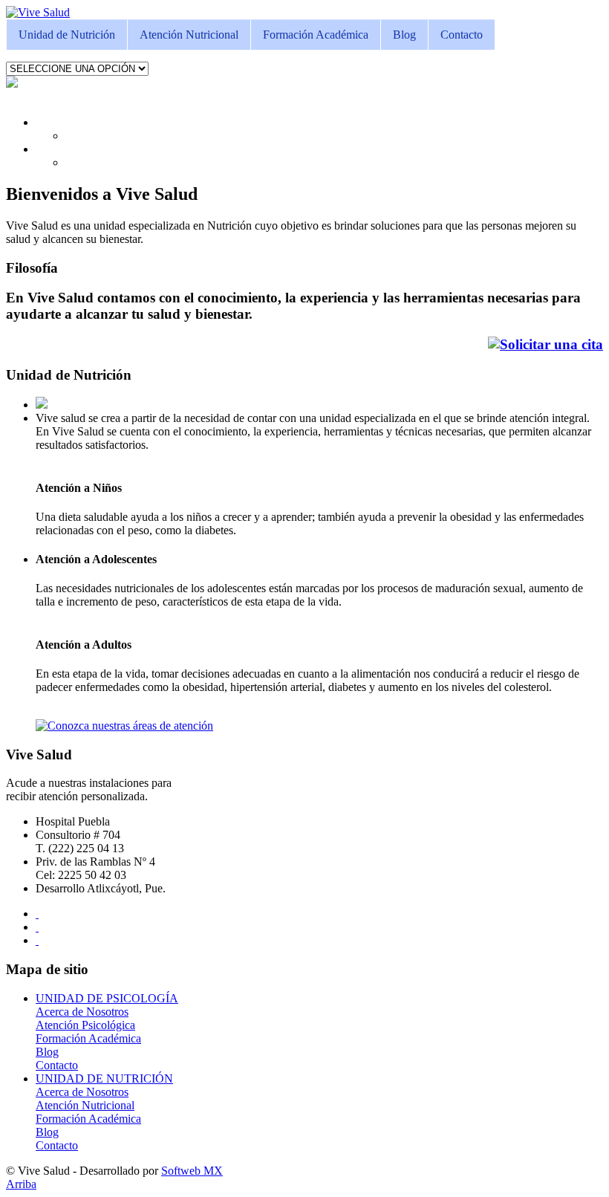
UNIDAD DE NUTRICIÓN (104, 1078)
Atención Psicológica (85, 1025)
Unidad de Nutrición (67, 34)
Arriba (21, 1184)
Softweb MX (192, 1170)
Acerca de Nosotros (82, 1011)
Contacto (461, 34)
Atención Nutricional (189, 34)
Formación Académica (315, 34)
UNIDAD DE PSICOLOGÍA (107, 998)
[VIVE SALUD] (38, 12)
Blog (404, 34)
